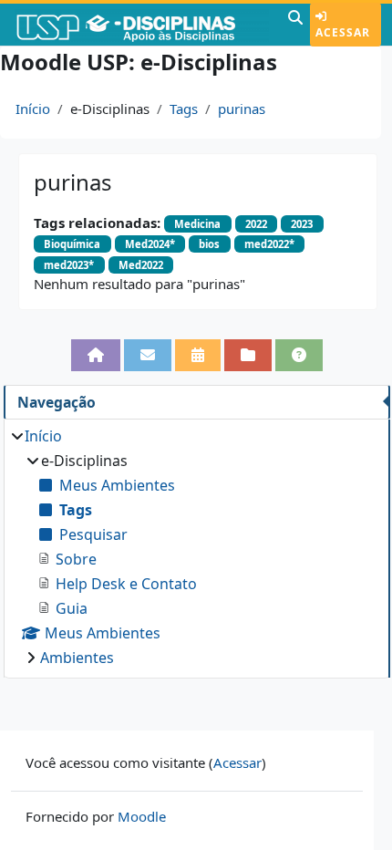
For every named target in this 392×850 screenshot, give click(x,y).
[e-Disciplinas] (142, 24)
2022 (256, 224)
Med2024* (150, 244)
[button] (295, 25)
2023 (302, 224)
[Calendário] (198, 355)
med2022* (269, 244)
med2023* (69, 265)
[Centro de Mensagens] (147, 355)
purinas (241, 108)
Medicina (197, 224)
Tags (184, 108)
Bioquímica (72, 244)
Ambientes (77, 658)
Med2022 (141, 265)
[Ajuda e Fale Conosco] (299, 355)
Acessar (342, 32)
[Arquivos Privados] (248, 355)
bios (209, 244)
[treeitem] (196, 547)
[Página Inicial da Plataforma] (95, 355)
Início (32, 108)
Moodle (142, 816)
